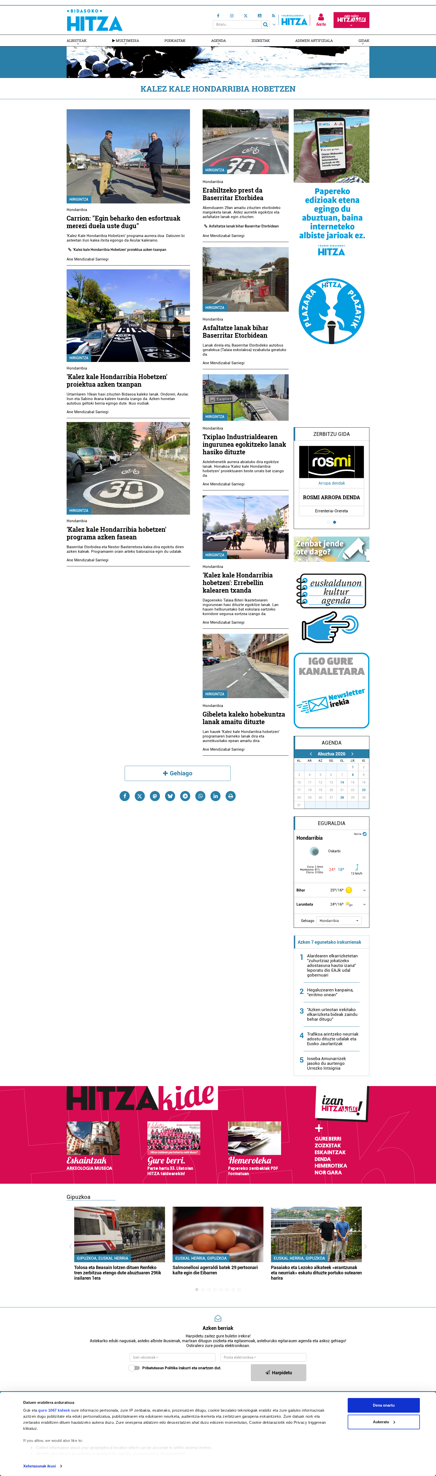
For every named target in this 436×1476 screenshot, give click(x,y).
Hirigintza (78, 199)
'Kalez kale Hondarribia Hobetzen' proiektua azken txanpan (119, 250)
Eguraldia (331, 823)
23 (364, 790)
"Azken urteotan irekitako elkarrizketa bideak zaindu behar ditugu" (332, 1014)
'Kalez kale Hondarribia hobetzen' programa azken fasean (116, 533)
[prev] (311, 754)
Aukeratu (381, 1422)
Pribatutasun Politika (160, 1368)
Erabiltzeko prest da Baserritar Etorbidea (233, 194)
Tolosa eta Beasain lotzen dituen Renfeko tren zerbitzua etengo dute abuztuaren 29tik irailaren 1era (117, 1273)
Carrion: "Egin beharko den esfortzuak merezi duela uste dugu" (123, 222)
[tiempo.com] (365, 833)
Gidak (364, 40)
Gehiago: (308, 921)
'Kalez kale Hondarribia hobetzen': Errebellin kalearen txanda (238, 582)
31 (345, 767)
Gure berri (328, 1139)
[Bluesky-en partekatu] (170, 796)
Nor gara (328, 1172)
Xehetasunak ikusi (39, 1466)
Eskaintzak (330, 1152)
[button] (339, 920)
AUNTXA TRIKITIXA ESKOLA (331, 497)
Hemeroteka (331, 1166)
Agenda (218, 40)
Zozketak (261, 40)
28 (342, 797)
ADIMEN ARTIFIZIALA (314, 40)
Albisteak (77, 40)
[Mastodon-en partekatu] (155, 796)
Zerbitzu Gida (331, 434)
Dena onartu (384, 1405)
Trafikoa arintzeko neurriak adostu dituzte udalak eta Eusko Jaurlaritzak (333, 1039)
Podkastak (175, 40)
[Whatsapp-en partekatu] (200, 796)
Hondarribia (77, 209)
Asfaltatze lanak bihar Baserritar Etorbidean (244, 226)
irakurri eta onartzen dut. (181, 1368)
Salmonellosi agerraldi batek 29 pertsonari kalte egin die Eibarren (215, 1270)
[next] (352, 754)
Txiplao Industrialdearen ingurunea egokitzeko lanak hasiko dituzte (244, 444)
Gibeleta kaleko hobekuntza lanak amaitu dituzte (244, 718)
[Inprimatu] (231, 796)
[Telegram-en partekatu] (185, 796)
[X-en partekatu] (140, 796)
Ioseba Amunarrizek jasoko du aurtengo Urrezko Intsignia (326, 1063)
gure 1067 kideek (54, 1410)
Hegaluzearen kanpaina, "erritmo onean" (330, 992)
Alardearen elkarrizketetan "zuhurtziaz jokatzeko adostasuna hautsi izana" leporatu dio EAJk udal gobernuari (332, 965)
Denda (323, 1159)
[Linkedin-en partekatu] (215, 796)
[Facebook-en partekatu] (125, 796)
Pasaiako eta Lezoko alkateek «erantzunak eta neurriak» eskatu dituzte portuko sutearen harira (316, 1273)
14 (342, 782)
